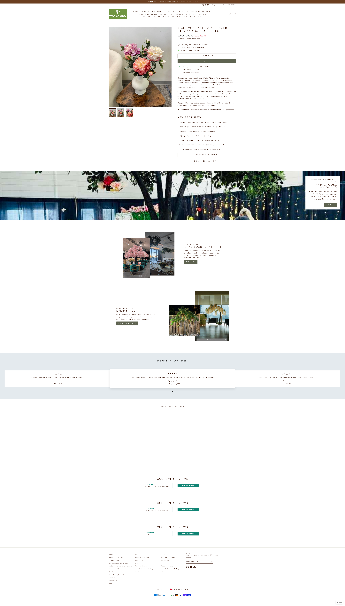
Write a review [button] (188, 485)
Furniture (201, 14)
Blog (200, 17)
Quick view (124, 456)
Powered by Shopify (172, 599)
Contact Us (189, 17)
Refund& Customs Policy (144, 569)
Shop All (330, 205)
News (137, 563)
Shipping (181, 38)
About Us (176, 17)
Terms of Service (141, 566)
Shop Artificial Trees (152, 11)
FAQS (137, 572)
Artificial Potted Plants (143, 557)
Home (135, 11)
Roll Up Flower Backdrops (198, 11)
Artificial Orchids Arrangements (155, 14)
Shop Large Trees (127, 323)
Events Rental (174, 11)
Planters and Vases (184, 14)
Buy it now (207, 61)
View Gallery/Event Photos (156, 17)
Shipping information (207, 155)
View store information (190, 72)
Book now (191, 262)
